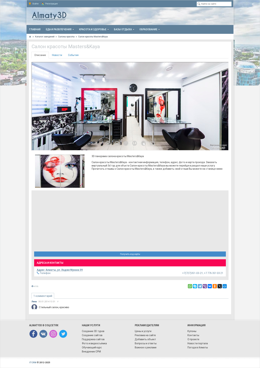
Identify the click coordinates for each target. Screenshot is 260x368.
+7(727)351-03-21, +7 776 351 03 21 (131, 273)
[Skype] (195, 286)
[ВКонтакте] (210, 286)
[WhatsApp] (190, 286)
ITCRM (32, 362)
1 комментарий (42, 296)
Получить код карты (130, 254)
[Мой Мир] (225, 286)
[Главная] (30, 36)
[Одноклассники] (215, 286)
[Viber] (205, 286)
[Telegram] (200, 286)
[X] (220, 286)
